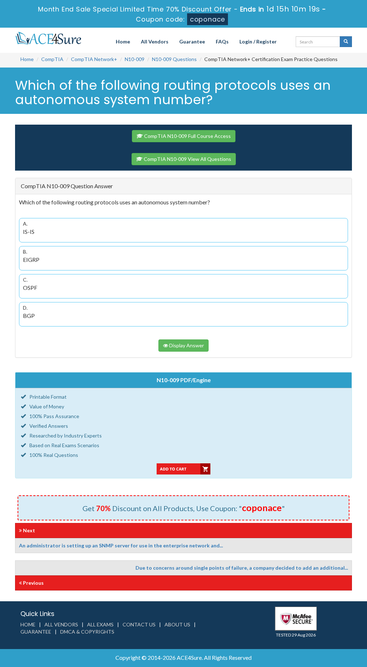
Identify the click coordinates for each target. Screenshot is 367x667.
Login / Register (258, 41)
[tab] (183, 186)
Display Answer (186, 345)
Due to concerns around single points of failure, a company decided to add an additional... (241, 568)
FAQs (222, 41)
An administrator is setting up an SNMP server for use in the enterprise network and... (121, 545)
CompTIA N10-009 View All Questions (187, 159)
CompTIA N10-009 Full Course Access (187, 136)
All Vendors (154, 41)
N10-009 (134, 59)
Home (123, 41)
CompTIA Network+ (94, 59)
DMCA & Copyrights (87, 632)
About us (177, 624)
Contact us (139, 624)
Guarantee (192, 41)
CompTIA (52, 59)
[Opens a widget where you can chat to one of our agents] (317, 625)
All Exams (100, 624)
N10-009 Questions (174, 59)
